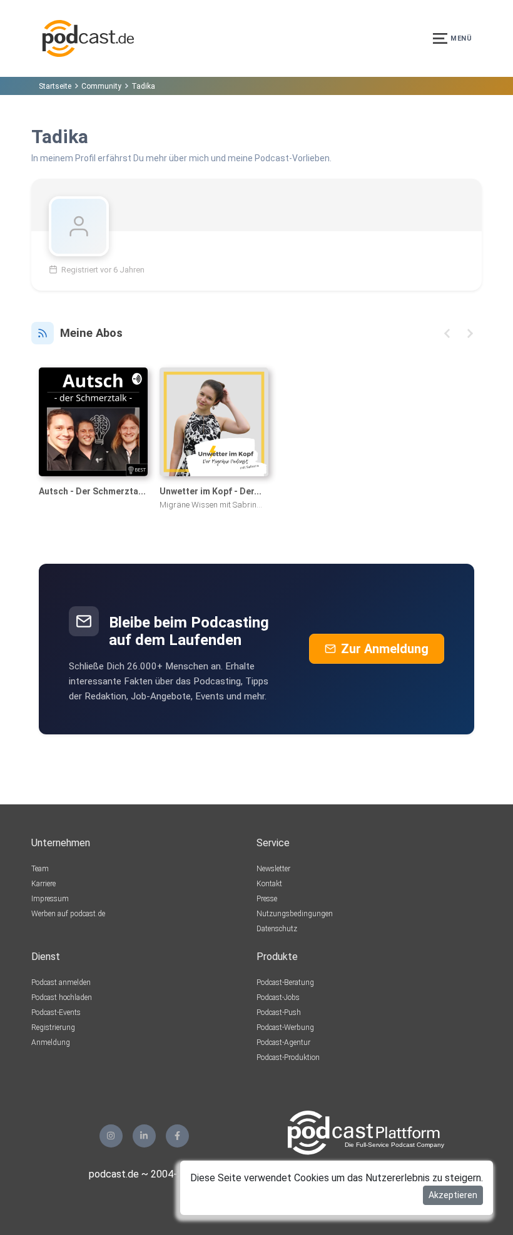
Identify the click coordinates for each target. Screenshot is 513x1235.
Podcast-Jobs (278, 997)
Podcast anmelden (61, 982)
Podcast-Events (56, 1012)
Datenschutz (276, 928)
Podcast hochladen (61, 997)
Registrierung (53, 1027)
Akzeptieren (453, 1195)
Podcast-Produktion (288, 1057)
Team (40, 868)
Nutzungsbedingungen (294, 913)
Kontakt (269, 883)
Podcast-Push (278, 1012)
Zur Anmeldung (385, 648)
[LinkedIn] (144, 1136)
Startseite (55, 86)
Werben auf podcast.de (68, 913)
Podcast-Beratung (285, 982)
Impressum (50, 898)
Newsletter (273, 868)
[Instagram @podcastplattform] (111, 1136)
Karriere (43, 883)
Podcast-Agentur (283, 1042)
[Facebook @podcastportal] (177, 1136)
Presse (266, 898)
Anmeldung (50, 1042)
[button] (447, 333)
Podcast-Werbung (285, 1027)
